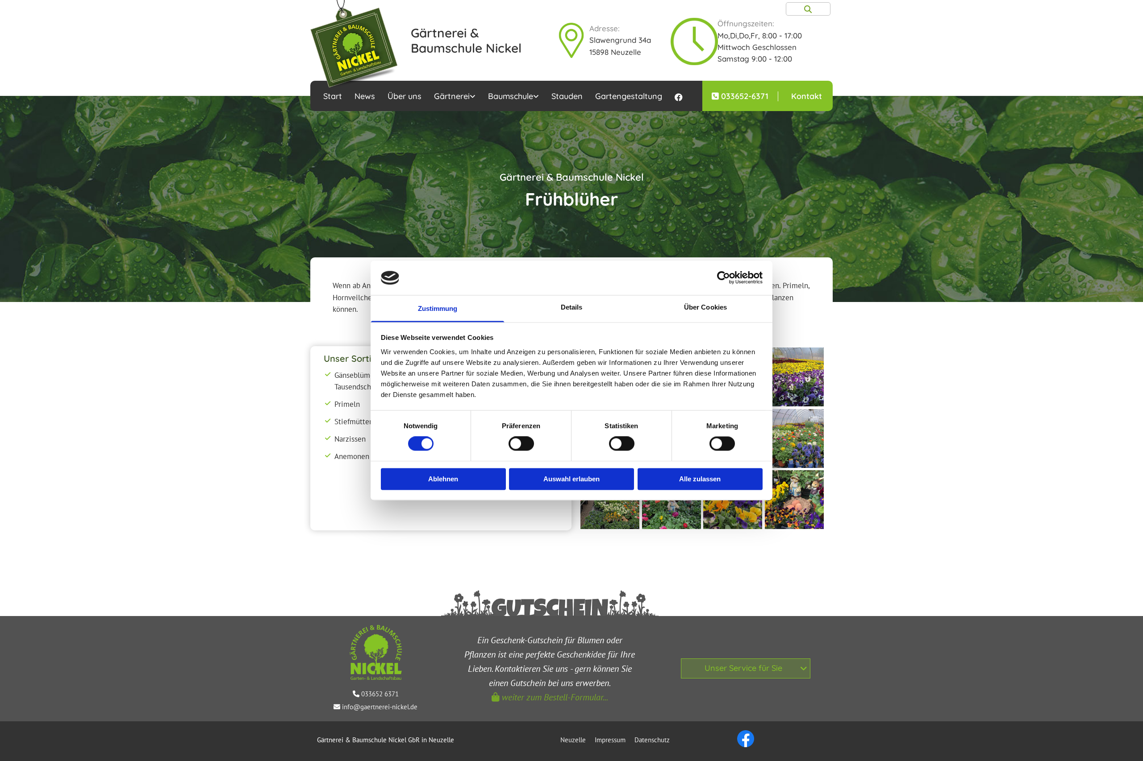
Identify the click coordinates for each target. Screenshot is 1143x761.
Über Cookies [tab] (705, 307)
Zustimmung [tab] (438, 308)
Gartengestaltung (628, 96)
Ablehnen (443, 479)
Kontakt (806, 96)
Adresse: (604, 28)
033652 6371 (380, 694)
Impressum (610, 740)
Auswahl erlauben (571, 479)
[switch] (521, 444)
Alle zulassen (700, 479)
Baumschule (510, 96)
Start (332, 96)
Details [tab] (572, 307)
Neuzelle (573, 740)
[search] (808, 9)
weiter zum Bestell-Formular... (550, 697)
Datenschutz (652, 740)
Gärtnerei (452, 96)
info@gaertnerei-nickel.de (379, 707)
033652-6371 (744, 96)
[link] (455, 96)
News (365, 96)
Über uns (404, 96)
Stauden (567, 96)
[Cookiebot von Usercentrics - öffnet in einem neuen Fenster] (723, 278)
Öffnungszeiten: (742, 23)
